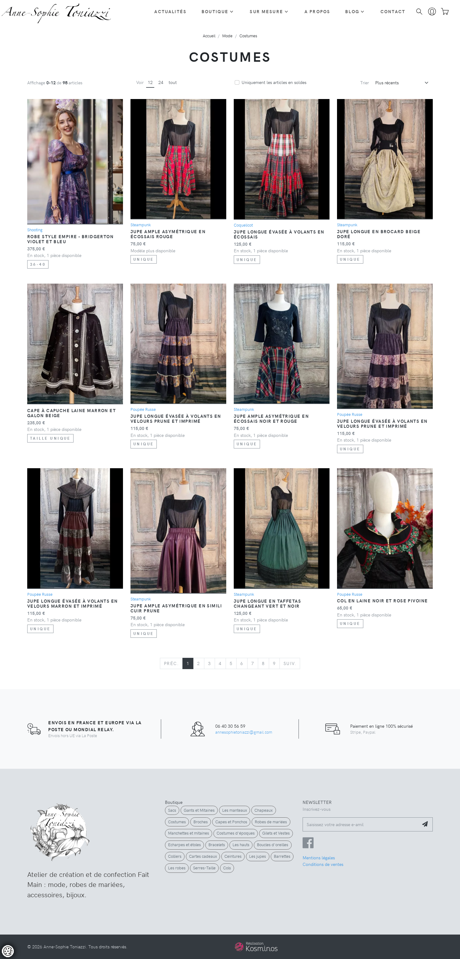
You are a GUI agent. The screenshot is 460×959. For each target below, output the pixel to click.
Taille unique (50, 438)
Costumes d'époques (236, 833)
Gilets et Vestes (276, 833)
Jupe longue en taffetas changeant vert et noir (267, 603)
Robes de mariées (271, 822)
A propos (317, 11)
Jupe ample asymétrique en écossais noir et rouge (271, 418)
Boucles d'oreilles (272, 844)
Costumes (177, 822)
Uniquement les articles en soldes (274, 82)
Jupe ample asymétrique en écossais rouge (168, 233)
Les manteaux (234, 810)
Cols (227, 868)
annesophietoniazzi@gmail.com (243, 732)
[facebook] (308, 845)
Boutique (215, 11)
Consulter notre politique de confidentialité (48, 920)
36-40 (38, 264)
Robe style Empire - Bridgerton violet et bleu (70, 238)
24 (160, 82)
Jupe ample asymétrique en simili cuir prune (176, 608)
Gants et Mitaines (199, 810)
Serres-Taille (204, 868)
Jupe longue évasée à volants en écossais (279, 234)
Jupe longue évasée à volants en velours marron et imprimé (72, 603)
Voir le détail (22, 931)
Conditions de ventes (323, 864)
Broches (200, 822)
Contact (393, 11)
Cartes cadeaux (203, 856)
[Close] (128, 881)
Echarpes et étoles (184, 844)
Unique (143, 259)
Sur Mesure (266, 11)
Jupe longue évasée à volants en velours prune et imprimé (175, 418)
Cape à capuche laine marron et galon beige (71, 412)
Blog (352, 11)
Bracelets (216, 844)
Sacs (172, 810)
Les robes (177, 868)
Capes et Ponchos (231, 822)
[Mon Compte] (432, 12)
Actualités (170, 11)
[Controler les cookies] (8, 951)
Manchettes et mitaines (188, 833)
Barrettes (282, 856)
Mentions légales (319, 857)
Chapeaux (263, 810)
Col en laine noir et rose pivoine (382, 600)
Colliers (174, 856)
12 (150, 82)
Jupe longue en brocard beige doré (379, 233)
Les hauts (241, 844)
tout (173, 82)
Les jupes (257, 856)
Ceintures (233, 856)
